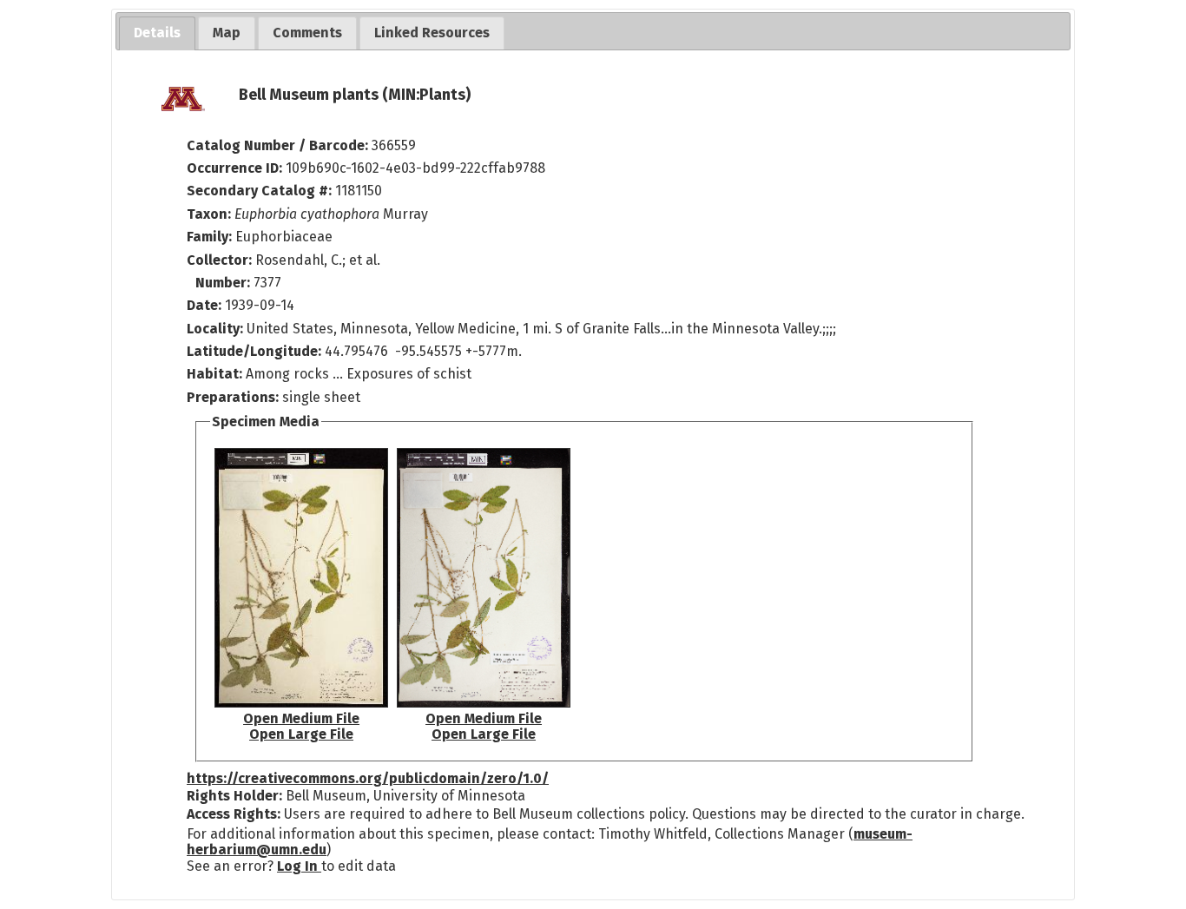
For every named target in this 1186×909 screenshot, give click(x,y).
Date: (204, 305)
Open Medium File (301, 718)
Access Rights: (233, 814)
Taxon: (209, 214)
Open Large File (301, 734)
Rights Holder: (234, 795)
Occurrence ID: (236, 168)
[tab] (157, 33)
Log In (299, 866)
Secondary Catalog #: (259, 190)
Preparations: (233, 397)
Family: (209, 236)
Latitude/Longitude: (254, 351)
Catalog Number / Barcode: (279, 145)
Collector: (221, 260)
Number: (224, 282)
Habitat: (216, 374)
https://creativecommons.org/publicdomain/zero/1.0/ (368, 778)
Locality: (215, 328)
